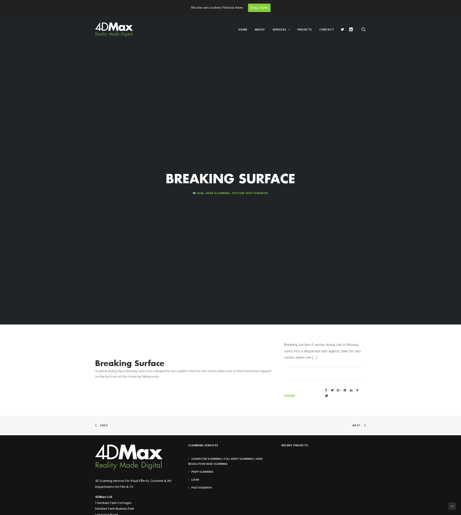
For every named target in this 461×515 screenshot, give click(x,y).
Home (242, 29)
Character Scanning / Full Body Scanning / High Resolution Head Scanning (225, 461)
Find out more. (232, 8)
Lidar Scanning (217, 193)
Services (279, 29)
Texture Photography (249, 193)
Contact (326, 29)
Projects (304, 29)
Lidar (195, 480)
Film (200, 193)
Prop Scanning (202, 472)
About (260, 29)
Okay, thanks (259, 8)
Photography (201, 487)
